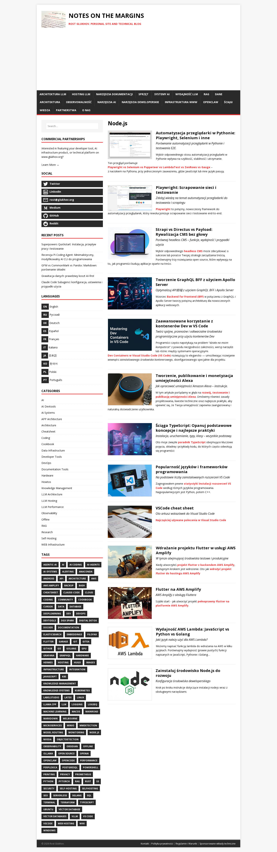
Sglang (77, 795)
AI (42, 400)
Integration (77, 669)
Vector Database (69, 809)
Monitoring (76, 732)
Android (48, 578)
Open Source (66, 753)
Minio (70, 725)
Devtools (49, 620)
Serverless (60, 795)
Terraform (67, 802)
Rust (88, 781)
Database (75, 606)
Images (90, 662)
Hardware (47, 475)
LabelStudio (51, 697)
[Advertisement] (138, 62)
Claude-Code (71, 592)
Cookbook (47, 444)
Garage (63, 641)
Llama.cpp (49, 704)
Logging (77, 704)
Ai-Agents (93, 564)
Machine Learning (55, 711)
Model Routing (53, 732)
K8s (64, 676)
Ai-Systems (50, 571)
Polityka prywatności (162, 843)
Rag (77, 781)
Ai (63, 564)
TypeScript (87, 802)
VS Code (88, 816)
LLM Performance (52, 507)
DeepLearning (52, 613)
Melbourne (70, 718)
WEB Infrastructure (53, 544)
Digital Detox (88, 620)
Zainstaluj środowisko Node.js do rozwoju (188, 673)
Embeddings (74, 634)
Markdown (50, 718)
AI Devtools (48, 406)
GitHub (47, 648)
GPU (84, 648)
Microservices (52, 725)
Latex (68, 697)
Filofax (92, 634)
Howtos (46, 482)
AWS (93, 578)
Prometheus (83, 774)
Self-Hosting (48, 538)
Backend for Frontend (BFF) (185, 296)
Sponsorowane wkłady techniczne (218, 843)
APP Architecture (51, 419)
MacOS (76, 711)
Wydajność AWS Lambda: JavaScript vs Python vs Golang (192, 632)
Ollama (48, 753)
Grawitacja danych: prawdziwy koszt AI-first (67, 276)
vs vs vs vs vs (159, 167)
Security (48, 788)
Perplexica (50, 767)
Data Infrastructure (53, 450)
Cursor (48, 606)
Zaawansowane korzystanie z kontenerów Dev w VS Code (184, 323)
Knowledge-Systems (56, 690)
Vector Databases (54, 816)
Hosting (63, 662)
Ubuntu (48, 809)
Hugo (77, 662)
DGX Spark (67, 620)
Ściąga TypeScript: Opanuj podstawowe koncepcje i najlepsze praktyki (194, 428)
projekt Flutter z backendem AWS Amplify (205, 565)
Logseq (92, 704)
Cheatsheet (48, 431)
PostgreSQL (70, 767)
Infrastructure (53, 669)
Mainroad (91, 711)
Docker (48, 627)
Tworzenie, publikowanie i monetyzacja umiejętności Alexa (194, 378)
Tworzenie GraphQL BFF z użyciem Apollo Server (195, 282)
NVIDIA (47, 739)
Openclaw (50, 760)
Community (65, 599)
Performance (88, 760)
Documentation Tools (54, 469)
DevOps (46, 463)
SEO (45, 795)
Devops (80, 613)
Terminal (49, 802)
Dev (68, 613)
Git (75, 641)
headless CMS (193, 251)
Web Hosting (66, 823)
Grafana (48, 655)
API (61, 578)
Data (61, 606)
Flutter (48, 641)
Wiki (82, 823)
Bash (82, 585)
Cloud (89, 592)
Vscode (48, 823)
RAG (44, 525)
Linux (80, 697)
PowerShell (90, 767)
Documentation (68, 627)
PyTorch (64, 781)
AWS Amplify (51, 585)
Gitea (86, 641)
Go (59, 648)
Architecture (48, 425)
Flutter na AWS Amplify (178, 589)
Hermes (48, 662)
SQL (89, 795)
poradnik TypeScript (192, 442)
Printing (49, 774)
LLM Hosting (49, 500)
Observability (49, 513)
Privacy (65, 774)
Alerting (68, 571)
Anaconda (85, 571)
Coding (45, 438)
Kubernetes (82, 690)
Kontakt (145, 843)
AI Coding (76, 564)
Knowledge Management (56, 488)
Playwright (163, 209)
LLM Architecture (51, 494)
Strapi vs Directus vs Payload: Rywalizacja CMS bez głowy (184, 232)
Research (47, 532)
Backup (68, 585)
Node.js (94, 732)
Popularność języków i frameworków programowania (191, 469)
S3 (97, 781)
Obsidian (72, 746)
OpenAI (84, 753)
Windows (49, 830)
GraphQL (65, 655)
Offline (45, 519)
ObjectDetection (68, 739)
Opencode (68, 760)
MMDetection (88, 725)
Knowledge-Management (59, 683)
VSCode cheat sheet (175, 508)
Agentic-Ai (50, 564)
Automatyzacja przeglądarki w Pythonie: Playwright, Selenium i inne (195, 135)
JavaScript (50, 676)
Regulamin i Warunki (186, 843)
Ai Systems (48, 412)
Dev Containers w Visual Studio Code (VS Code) (139, 355)
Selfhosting (90, 788)
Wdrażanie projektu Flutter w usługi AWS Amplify (196, 550)
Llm (64, 704)
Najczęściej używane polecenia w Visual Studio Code (191, 520)
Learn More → (50, 164)
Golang (71, 648)
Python (48, 781)
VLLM (75, 816)
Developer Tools (51, 456)
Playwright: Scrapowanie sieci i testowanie (186, 190)
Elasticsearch (52, 634)
